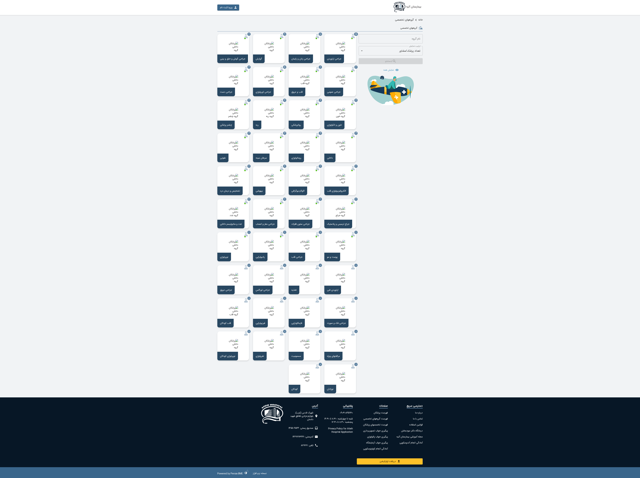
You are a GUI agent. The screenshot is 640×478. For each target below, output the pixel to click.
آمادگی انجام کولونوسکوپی (375, 448)
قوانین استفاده (416, 424)
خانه (420, 20)
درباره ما (419, 412)
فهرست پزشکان (381, 412)
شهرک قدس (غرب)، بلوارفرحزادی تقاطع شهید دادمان (301, 416)
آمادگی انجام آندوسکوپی (411, 442)
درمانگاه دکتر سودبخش (412, 430)
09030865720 (346, 412)
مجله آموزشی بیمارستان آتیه (409, 436)
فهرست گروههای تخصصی (375, 418)
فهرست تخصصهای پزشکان (375, 424)
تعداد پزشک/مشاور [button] (409, 51)
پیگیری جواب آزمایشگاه (377, 442)
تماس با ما (418, 418)
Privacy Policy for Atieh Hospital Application (340, 430)
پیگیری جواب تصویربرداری (375, 430)
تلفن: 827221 (307, 445)
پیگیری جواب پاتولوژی (377, 436)
